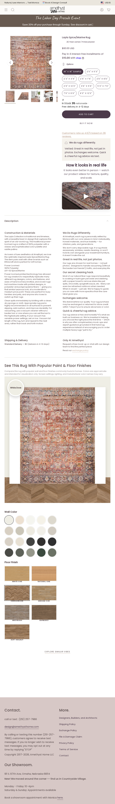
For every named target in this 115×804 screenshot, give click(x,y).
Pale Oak (52, 520)
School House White (19, 541)
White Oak (17, 580)
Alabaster (30, 530)
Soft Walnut (17, 638)
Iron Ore (30, 541)
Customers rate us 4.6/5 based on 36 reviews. (84, 134)
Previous (10, 63)
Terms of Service (68, 749)
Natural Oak (44, 580)
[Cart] (108, 9)
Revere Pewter (19, 530)
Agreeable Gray (52, 530)
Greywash (17, 619)
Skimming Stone (8, 541)
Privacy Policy (66, 743)
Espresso (44, 619)
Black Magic (41, 541)
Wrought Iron (8, 552)
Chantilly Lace (30, 520)
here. (60, 797)
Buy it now (86, 123)
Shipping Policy (67, 724)
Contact (64, 755)
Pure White (41, 530)
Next (52, 63)
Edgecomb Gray (8, 530)
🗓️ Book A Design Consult (54, 2)
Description (11, 221)
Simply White (41, 520)
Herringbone (17, 600)
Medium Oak (44, 600)
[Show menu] (6, 9)
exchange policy (80, 350)
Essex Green (41, 552)
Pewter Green (19, 552)
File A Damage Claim (70, 736)
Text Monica (33, 3)
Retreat (52, 552)
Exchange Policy (68, 730)
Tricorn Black (52, 541)
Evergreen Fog (30, 552)
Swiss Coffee (19, 520)
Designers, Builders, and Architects (78, 717)
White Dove (8, 520)
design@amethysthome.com (21, 726)
